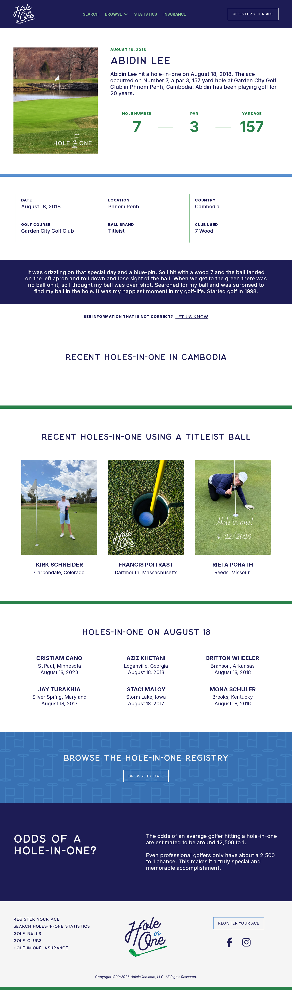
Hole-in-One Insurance (40, 948)
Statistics (145, 14)
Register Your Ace (253, 14)
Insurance (175, 14)
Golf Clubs (27, 940)
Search (91, 14)
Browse (113, 14)
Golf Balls (27, 933)
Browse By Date (146, 776)
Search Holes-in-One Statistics (51, 926)
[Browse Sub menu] (126, 14)
